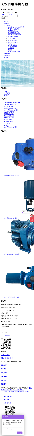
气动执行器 (11, 44)
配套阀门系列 (12, 46)
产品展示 (7, 93)
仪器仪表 (11, 48)
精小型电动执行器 (14, 33)
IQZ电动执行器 (13, 36)
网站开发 (21, 391)
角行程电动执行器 (14, 29)
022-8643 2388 (5, 14)
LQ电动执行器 (12, 38)
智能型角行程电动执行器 (16, 27)
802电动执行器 (12, 40)
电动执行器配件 (13, 42)
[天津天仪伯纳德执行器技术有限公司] (17, 4)
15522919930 (13, 14)
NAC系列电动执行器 (14, 34)
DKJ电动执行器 (13, 31)
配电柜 (10, 50)
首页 (5, 91)
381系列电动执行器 (14, 51)
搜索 (2, 18)
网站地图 (15, 391)
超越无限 (7, 335)
